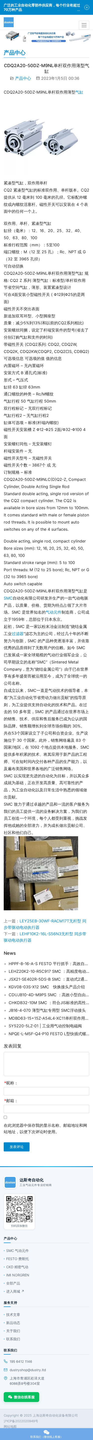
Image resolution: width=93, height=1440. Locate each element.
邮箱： (11, 1100)
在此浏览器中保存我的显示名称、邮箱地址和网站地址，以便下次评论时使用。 (45, 1128)
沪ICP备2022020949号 (21, 1421)
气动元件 (54, 612)
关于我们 (13, 1331)
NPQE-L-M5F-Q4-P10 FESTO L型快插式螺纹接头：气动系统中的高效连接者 (49, 1033)
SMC (8, 598)
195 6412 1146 (21, 1361)
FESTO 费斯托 (17, 1259)
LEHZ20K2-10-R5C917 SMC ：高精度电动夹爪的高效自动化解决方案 (49, 971)
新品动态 (13, 1323)
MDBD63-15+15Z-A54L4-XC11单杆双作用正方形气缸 (49, 1018)
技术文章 (13, 1314)
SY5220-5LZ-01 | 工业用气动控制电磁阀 (45, 1025)
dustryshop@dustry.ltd (28, 1370)
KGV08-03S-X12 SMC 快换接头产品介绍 (47, 986)
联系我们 (13, 1339)
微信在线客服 (24, 1397)
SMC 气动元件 (17, 1250)
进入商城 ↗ (15, 1291)
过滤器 (18, 633)
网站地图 (10, 1426)
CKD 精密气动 (17, 1267)
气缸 (79, 92)
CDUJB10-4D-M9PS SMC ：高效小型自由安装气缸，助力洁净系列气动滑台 (49, 994)
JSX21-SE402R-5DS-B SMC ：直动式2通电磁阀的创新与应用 (49, 979)
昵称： (11, 1082)
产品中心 (23, 78)
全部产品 (13, 1283)
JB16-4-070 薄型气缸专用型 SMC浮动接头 (47, 1010)
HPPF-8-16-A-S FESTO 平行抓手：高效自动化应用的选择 (49, 963)
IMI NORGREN (17, 1275)
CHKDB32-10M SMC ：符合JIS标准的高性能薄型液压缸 (49, 1002)
